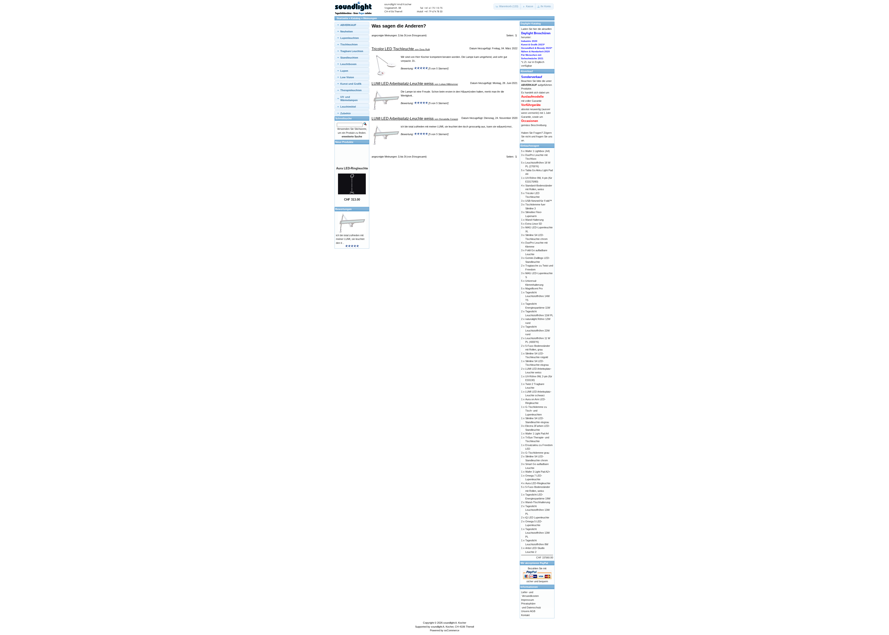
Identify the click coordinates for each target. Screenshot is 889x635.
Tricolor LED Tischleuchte (393, 49)
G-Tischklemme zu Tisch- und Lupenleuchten (536, 411)
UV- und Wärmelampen (349, 99)
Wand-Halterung (534, 219)
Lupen (344, 70)
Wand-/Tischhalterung (537, 502)
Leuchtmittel (348, 106)
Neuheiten (346, 31)
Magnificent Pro (534, 288)
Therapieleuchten (351, 90)
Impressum (527, 599)
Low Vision (347, 77)
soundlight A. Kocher (454, 622)
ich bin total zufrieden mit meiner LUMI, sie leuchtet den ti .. (350, 239)
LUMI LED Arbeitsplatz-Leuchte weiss (403, 84)
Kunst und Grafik (350, 83)
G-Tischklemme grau (537, 452)
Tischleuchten (349, 44)
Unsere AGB (528, 611)
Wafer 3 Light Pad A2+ (537, 471)
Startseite (342, 18)
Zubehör (345, 113)
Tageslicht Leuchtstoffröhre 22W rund (537, 330)
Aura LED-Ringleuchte (352, 162)
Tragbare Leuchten (351, 51)
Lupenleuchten (349, 38)
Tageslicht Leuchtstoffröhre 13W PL (537, 510)
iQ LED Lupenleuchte (537, 517)
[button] (507, 6)
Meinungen (370, 18)
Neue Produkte (344, 142)
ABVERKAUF (348, 25)
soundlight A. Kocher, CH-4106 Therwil (452, 626)
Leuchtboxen (348, 64)
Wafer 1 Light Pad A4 (537, 433)
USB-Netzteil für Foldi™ (538, 200)
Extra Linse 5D (533, 223)
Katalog (355, 18)
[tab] (352, 25)
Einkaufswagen (529, 145)
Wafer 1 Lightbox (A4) (537, 151)
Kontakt (525, 615)
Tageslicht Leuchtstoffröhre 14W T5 (537, 296)
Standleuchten (349, 57)
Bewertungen (343, 209)
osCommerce (451, 630)
